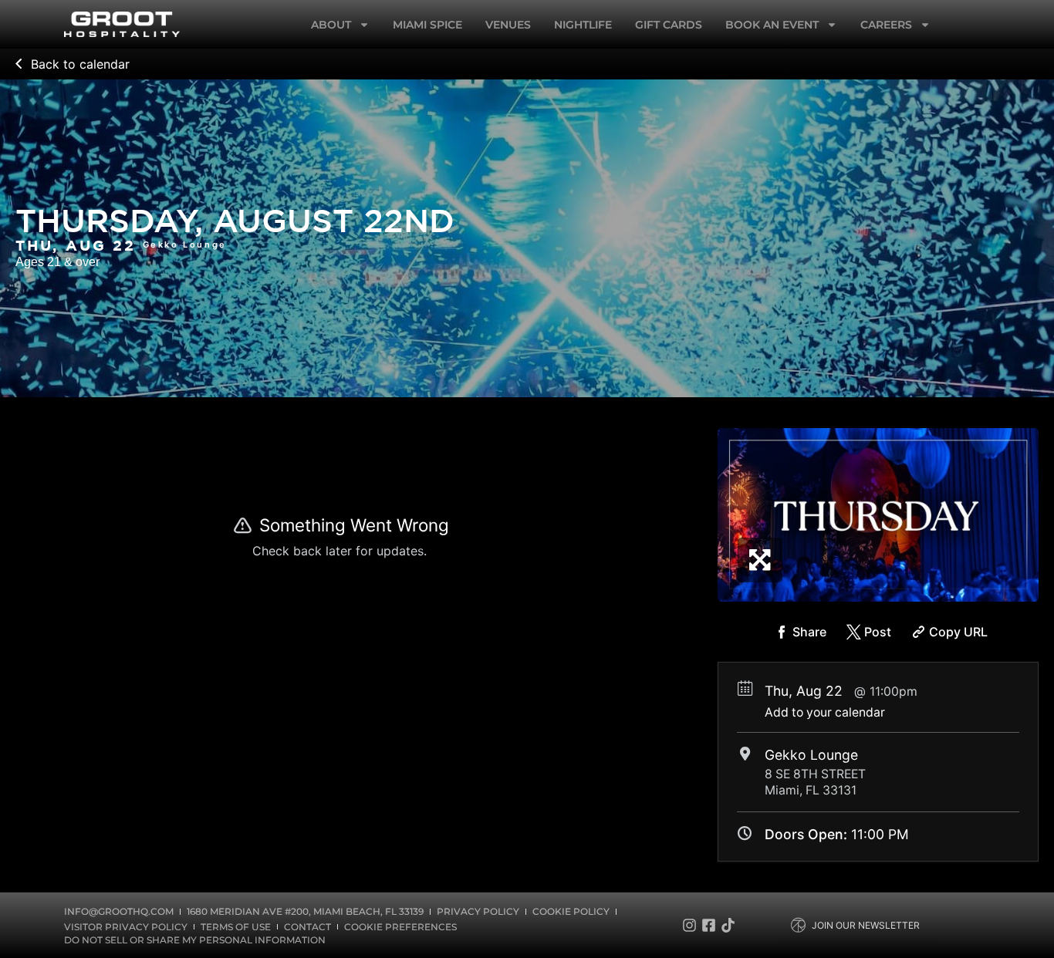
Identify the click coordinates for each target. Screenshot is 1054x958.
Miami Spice (427, 25)
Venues (508, 25)
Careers (886, 25)
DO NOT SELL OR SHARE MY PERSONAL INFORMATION (195, 940)
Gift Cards (668, 25)
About (331, 25)
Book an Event (772, 25)
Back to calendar (80, 64)
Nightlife (583, 25)
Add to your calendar (825, 712)
